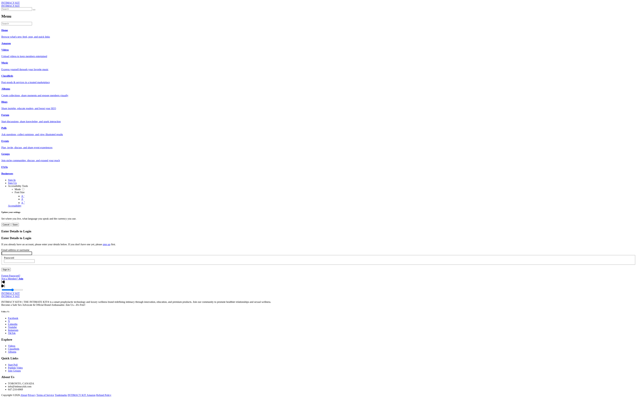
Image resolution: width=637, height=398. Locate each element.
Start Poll (13, 364)
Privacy (32, 395)
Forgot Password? (10, 275)
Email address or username (15, 250)
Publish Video (15, 367)
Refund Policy (103, 395)
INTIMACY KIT (10, 2)
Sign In (6, 269)
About (23, 395)
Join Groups (14, 370)
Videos (11, 345)
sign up (106, 244)
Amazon (91, 395)
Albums (12, 351)
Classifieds (13, 348)
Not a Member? (12, 278)
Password (9, 257)
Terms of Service (45, 395)
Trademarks (61, 395)
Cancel (6, 224)
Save (15, 224)
